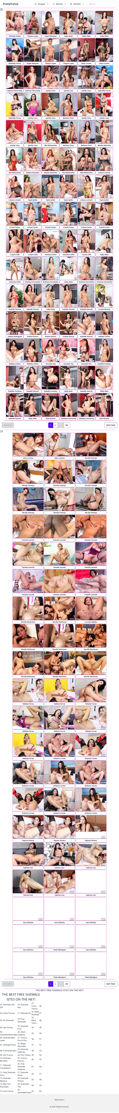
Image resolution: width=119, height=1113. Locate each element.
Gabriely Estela (15, 36)
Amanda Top (51, 364)
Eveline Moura (32, 336)
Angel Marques (51, 36)
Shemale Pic (26, 1013)
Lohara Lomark (104, 173)
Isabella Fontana (104, 364)
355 (66, 425)
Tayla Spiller (32, 200)
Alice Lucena (86, 63)
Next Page (110, 425)
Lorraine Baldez (91, 622)
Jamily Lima (50, 91)
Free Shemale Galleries (21, 1066)
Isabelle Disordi (15, 309)
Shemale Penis (9, 1044)
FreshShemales (10, 1050)
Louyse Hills (15, 254)
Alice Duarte (50, 418)
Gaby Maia (68, 36)
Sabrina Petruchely (14, 91)
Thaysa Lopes (32, 36)
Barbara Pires (68, 118)
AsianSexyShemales (8, 1034)
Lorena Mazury (104, 309)
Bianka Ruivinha (104, 145)
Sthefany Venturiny (68, 418)
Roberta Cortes (59, 758)
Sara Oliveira (28, 922)
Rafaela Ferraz (28, 704)
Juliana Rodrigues (15, 336)
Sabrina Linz (28, 868)
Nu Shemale (8, 1020)
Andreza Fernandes (32, 282)
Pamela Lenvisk (28, 540)
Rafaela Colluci (104, 336)
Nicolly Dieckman (28, 622)
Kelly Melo (68, 391)
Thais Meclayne (59, 950)
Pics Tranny (26, 1055)
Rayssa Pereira (28, 840)
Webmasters (59, 1099)
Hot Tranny (8, 1055)
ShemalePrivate (24, 1092)
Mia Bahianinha (50, 145)
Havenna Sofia (50, 254)
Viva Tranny (8, 1091)
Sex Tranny (8, 1027)
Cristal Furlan (14, 227)
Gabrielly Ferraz (14, 63)
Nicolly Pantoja (91, 458)
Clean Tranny (9, 1013)
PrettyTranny (10, 3)
